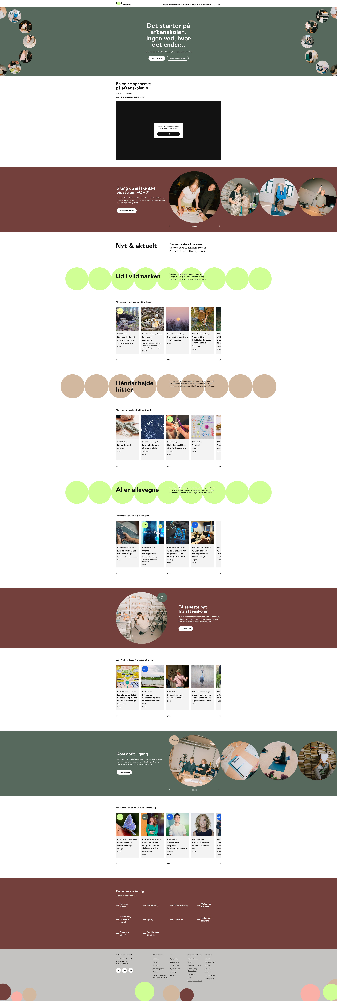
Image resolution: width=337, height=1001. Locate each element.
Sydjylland (173, 959)
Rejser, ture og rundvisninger (200, 4)
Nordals (155, 965)
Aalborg (173, 972)
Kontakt (207, 972)
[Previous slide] (170, 226)
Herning (155, 962)
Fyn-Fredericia (192, 959)
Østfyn (190, 962)
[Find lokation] (215, 4)
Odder (155, 972)
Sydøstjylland (174, 962)
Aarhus (172, 975)
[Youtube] (124, 970)
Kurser (165, 4)
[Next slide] (219, 226)
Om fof (207, 959)
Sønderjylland (174, 965)
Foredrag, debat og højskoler (179, 4)
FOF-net (208, 965)
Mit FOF (208, 969)
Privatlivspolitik (210, 975)
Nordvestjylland (158, 969)
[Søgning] (219, 4)
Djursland (156, 959)
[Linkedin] (130, 970)
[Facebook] (118, 970)
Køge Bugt (191, 974)
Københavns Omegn (194, 965)
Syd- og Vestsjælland (195, 981)
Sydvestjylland (175, 969)
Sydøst (190, 977)
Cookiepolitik (209, 978)
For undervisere (210, 962)
